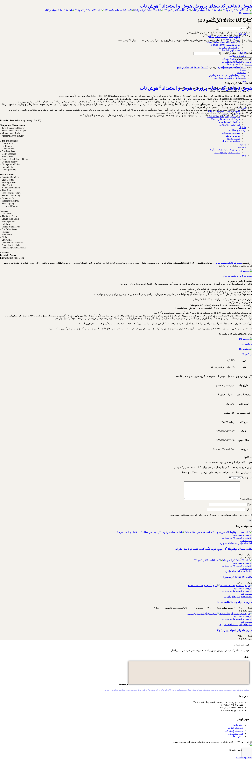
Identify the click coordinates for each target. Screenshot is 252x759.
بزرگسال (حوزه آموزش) (228, 47)
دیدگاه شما (246, 499)
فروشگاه (241, 33)
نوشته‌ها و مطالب (237, 56)
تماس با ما (238, 736)
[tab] (123, 72)
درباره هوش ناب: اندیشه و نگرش (224, 75)
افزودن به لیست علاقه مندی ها (237, 537)
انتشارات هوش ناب (229, 690)
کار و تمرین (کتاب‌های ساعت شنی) (223, 42)
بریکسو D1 (247, 344)
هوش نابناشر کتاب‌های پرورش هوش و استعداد (206, 5)
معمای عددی (130, 690)
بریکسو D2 (247, 354)
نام (249, 504)
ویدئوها (243, 69)
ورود (244, 81)
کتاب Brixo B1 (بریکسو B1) (236, 576)
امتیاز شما (247, 477)
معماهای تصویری (227, 543)
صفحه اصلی (237, 725)
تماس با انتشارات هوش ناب (227, 78)
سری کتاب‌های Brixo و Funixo (225, 45)
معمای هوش (219, 690)
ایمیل (248, 509)
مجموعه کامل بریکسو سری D (227, 263)
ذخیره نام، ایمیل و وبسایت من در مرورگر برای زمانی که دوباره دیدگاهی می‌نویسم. (209, 515)
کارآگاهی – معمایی (231, 39)
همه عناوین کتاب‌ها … (229, 50)
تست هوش (210, 690)
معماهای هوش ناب (231, 58)
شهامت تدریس (177, 690)
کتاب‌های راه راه (244, 543)
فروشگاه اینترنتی (235, 728)
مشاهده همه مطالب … (229, 67)
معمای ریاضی (186, 690)
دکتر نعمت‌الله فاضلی (199, 690)
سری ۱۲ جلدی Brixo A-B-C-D (234, 602)
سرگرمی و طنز (232, 61)
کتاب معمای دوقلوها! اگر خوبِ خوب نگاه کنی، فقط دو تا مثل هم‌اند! (213, 548)
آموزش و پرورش (110, 690)
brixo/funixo (246, 571)
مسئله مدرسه (121, 690)
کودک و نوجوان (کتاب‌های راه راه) (224, 36)
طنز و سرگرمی (140, 690)
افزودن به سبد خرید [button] (242, 535)
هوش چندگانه (150, 690)
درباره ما (242, 72)
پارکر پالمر (167, 690)
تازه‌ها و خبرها (233, 64)
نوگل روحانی (160, 690)
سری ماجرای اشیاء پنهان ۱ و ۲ (234, 630)
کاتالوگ (242, 53)
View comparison (244, 757)
